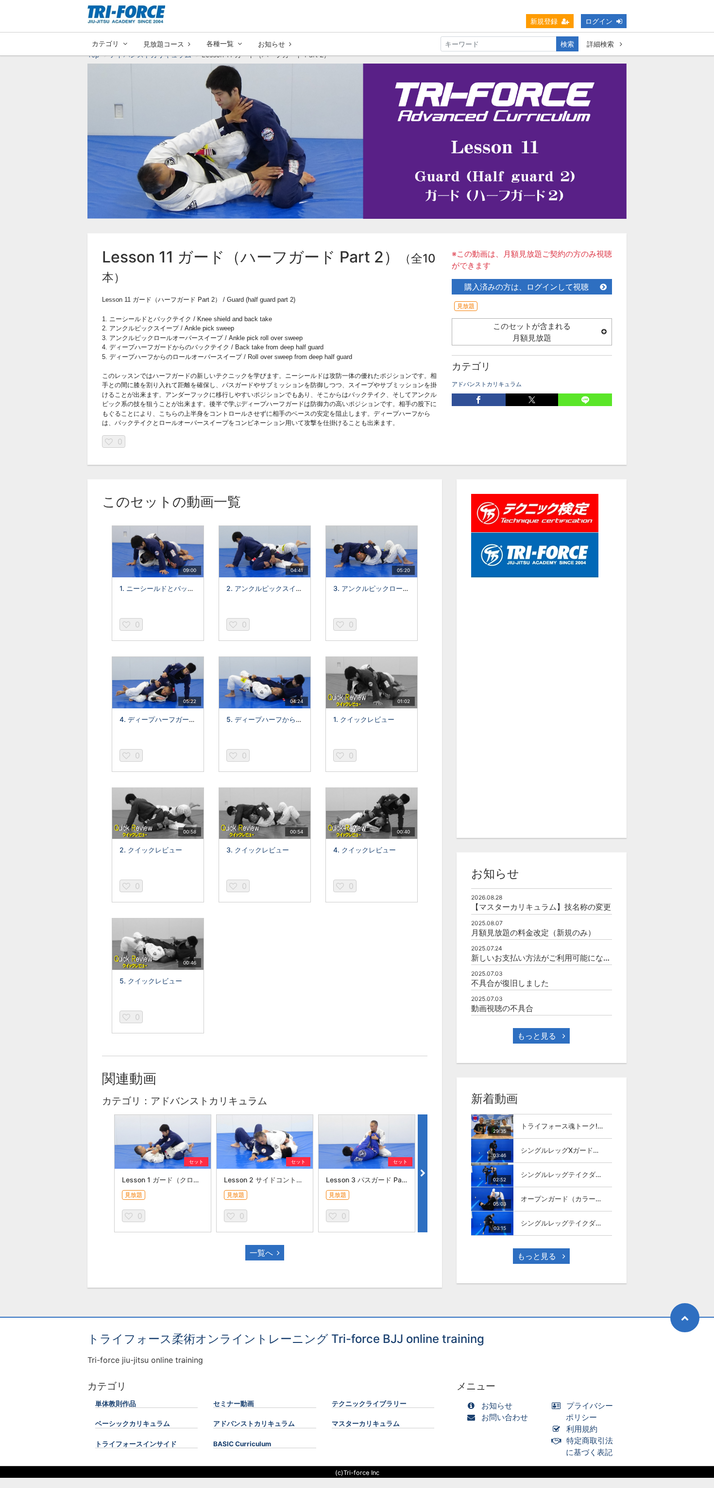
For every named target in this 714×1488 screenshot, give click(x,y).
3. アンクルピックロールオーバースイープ (398, 588)
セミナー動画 (233, 1403)
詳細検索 (601, 44)
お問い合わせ (504, 1417)
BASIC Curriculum (242, 1444)
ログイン (598, 21)
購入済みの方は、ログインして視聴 (526, 287)
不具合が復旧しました (510, 983)
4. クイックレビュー (364, 850)
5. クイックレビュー (150, 981)
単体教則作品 (115, 1403)
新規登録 (544, 21)
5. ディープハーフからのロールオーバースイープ (301, 719)
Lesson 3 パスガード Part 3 (369, 1180)
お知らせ (271, 44)
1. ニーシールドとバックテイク (167, 588)
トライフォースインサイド (136, 1444)
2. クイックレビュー (150, 850)
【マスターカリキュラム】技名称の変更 (541, 907)
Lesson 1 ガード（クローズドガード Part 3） (192, 1180)
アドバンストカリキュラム (487, 384)
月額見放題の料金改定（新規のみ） (533, 932)
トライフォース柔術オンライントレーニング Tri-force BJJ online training (285, 1339)
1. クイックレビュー (363, 719)
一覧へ (261, 1253)
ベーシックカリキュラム (132, 1423)
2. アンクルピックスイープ (267, 588)
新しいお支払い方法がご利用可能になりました (552, 958)
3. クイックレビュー (257, 850)
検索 (567, 44)
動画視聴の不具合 (502, 1008)
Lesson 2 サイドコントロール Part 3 (281, 1180)
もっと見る (538, 1036)
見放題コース (163, 44)
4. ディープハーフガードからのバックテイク (188, 719)
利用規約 (581, 1429)
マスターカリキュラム (366, 1423)
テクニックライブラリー (369, 1403)
